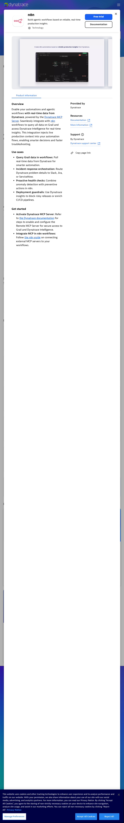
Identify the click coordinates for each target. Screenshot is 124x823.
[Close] (116, 13)
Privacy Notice (14, 810)
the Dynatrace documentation (36, 218)
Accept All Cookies (86, 816)
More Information (79, 125)
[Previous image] (14, 62)
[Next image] (109, 62)
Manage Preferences (14, 816)
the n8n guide (32, 237)
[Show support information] (82, 134)
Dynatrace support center (83, 143)
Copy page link (83, 152)
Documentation (98, 24)
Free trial (98, 16)
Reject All (109, 816)
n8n (53, 121)
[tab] (26, 95)
